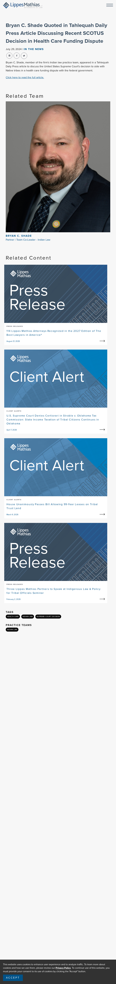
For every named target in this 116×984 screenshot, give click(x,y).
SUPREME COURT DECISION (48, 616)
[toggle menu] (109, 5)
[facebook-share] (17, 56)
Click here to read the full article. (25, 77)
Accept (13, 977)
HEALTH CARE (13, 616)
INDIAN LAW (28, 616)
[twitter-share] (24, 56)
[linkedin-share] (9, 56)
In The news (34, 49)
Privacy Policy (63, 968)
